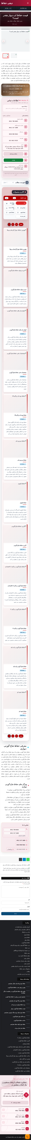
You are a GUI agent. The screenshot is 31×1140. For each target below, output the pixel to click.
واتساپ (13, 160)
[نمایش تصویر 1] (6, 55)
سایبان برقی (27, 958)
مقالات (28, 971)
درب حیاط (27, 948)
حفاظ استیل (27, 934)
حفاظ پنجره (27, 937)
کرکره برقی (27, 963)
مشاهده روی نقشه (13, 153)
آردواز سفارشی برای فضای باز (22, 927)
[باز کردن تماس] (27, 1136)
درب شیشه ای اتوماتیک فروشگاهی (21, 950)
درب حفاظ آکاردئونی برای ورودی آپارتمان (20, 945)
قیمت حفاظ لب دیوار (24, 63)
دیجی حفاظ (20, 21)
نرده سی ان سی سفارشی (23, 974)
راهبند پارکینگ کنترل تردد (24, 955)
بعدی (21, 224)
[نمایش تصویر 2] (14, 55)
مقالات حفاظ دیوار (11, 21)
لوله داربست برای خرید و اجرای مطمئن (20, 966)
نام (29, 899)
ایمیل (28, 906)
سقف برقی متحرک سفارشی (23, 961)
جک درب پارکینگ (26, 932)
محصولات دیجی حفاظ (25, 969)
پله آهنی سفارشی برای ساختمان (22, 929)
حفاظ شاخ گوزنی (26, 942)
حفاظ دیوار (27, 940)
